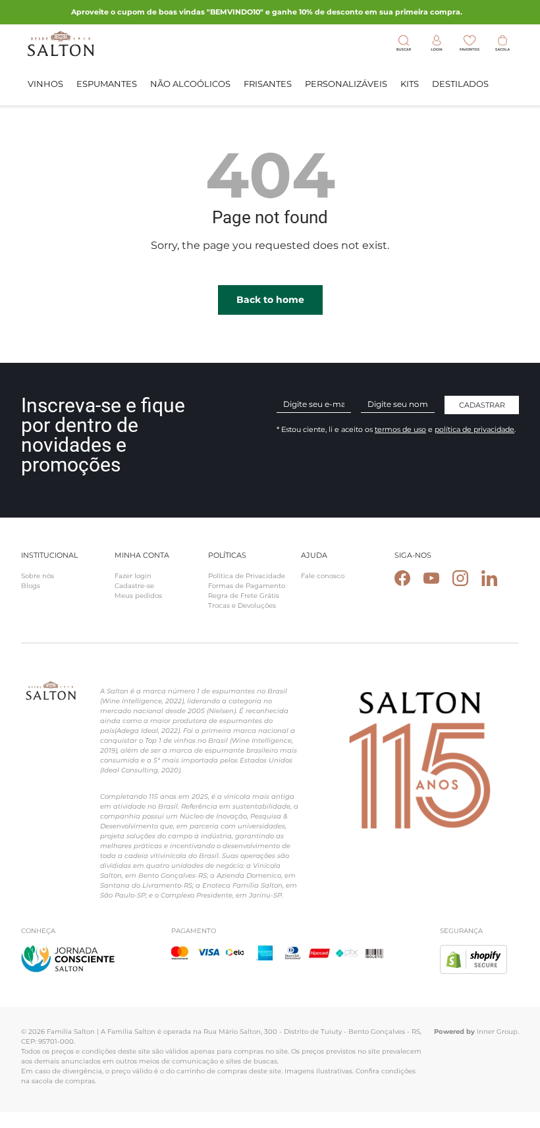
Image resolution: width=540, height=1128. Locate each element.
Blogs (30, 585)
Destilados (460, 83)
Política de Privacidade (246, 576)
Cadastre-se (134, 585)
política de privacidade (474, 429)
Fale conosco (322, 576)
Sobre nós (37, 576)
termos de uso (400, 429)
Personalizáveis (346, 83)
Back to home (270, 300)
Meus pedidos (138, 595)
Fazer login (133, 576)
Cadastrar (482, 405)
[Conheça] (68, 952)
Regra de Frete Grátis (243, 595)
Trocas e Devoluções (242, 605)
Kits (409, 83)
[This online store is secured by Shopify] (473, 952)
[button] (502, 43)
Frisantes (268, 83)
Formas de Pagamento (246, 585)
